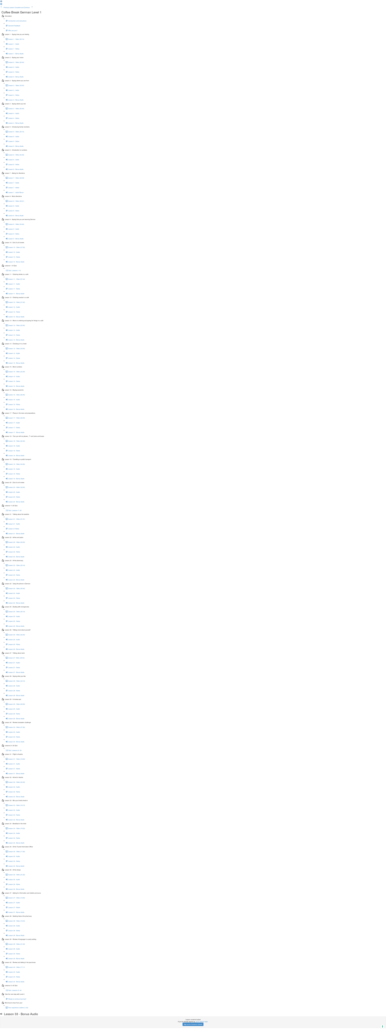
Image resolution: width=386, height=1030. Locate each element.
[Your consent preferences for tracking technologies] (382, 1026)
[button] (1, 2)
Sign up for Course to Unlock (193, 1024)
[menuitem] (1, 5)
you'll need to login (202, 1022)
